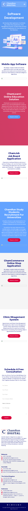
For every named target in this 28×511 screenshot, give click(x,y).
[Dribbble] (20, 505)
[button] (24, 4)
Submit (6, 417)
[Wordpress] (14, 505)
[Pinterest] (18, 505)
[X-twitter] (10, 505)
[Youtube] (12, 505)
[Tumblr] (16, 505)
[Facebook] (7, 505)
